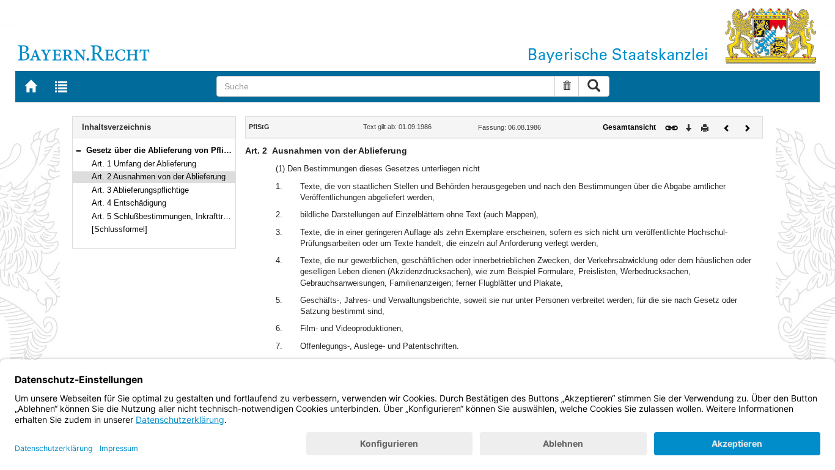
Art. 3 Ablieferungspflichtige (140, 190)
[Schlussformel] (119, 229)
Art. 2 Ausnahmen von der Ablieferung (159, 176)
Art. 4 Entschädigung (129, 202)
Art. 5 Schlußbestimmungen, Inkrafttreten (165, 216)
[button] (78, 150)
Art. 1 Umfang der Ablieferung (144, 163)
